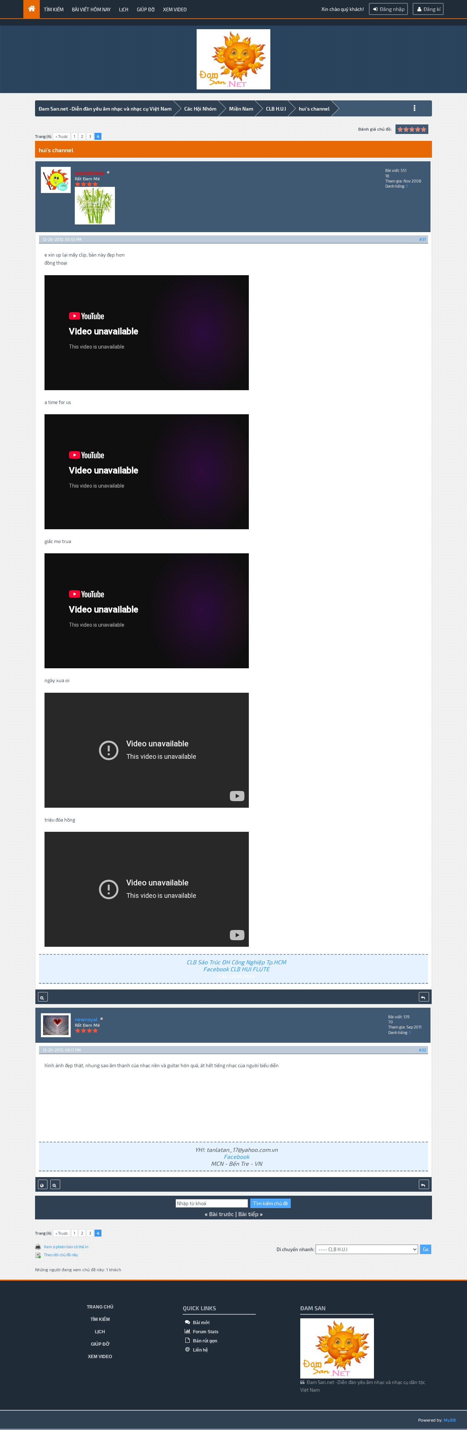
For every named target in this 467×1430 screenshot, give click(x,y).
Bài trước (221, 1213)
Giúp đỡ (146, 9)
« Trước (61, 136)
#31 (422, 239)
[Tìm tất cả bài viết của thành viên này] (43, 997)
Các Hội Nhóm (200, 108)
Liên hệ (200, 1350)
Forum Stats (205, 1331)
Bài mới (200, 1322)
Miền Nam (241, 108)
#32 (422, 1049)
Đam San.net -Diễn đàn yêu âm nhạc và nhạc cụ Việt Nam (105, 108)
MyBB (450, 1419)
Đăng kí (431, 9)
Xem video (175, 9)
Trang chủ (100, 1307)
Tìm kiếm (53, 9)
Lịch (123, 9)
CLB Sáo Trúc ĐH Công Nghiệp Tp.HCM (236, 961)
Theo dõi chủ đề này (61, 1254)
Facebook (236, 1156)
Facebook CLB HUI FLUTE (236, 968)
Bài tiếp (248, 1213)
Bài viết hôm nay (91, 9)
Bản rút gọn (204, 1340)
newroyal (86, 1019)
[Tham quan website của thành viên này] (42, 1184)
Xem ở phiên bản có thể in (66, 1246)
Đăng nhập (392, 9)
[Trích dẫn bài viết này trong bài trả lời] (424, 997)
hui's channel (314, 108)
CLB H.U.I (276, 108)
